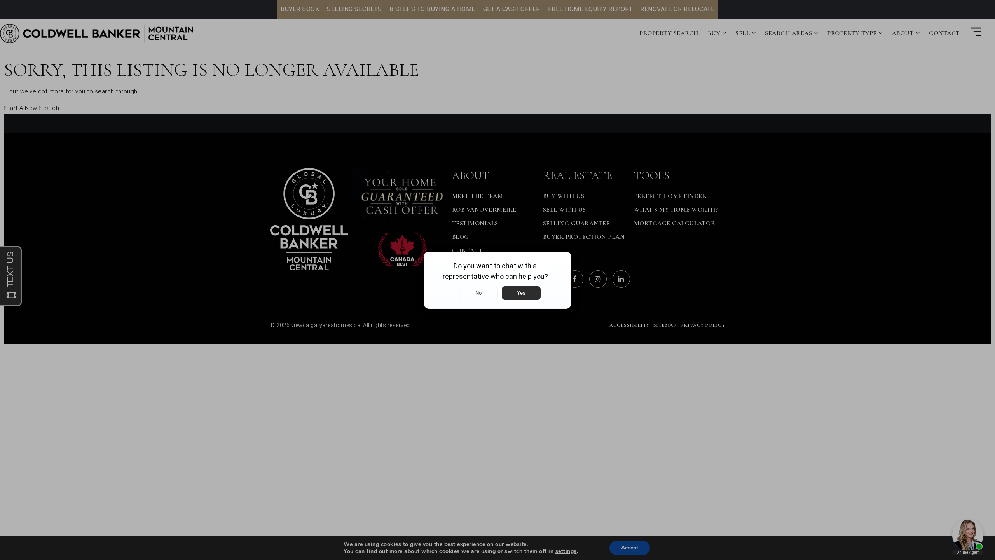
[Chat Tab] (497, 280)
